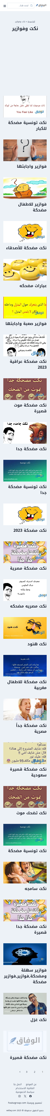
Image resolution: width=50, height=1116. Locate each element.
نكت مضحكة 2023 (30, 530)
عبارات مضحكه (33, 285)
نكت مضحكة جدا (31, 449)
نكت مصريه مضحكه (28, 606)
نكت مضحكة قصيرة (28, 1057)
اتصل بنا (17, 1084)
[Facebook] (30, 1096)
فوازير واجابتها (32, 166)
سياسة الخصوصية (25, 1092)
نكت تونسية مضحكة (27, 851)
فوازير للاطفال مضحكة (32, 207)
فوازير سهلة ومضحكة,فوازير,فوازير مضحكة (25, 976)
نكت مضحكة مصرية (28, 568)
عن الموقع (31, 1084)
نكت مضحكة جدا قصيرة (31, 929)
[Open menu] (5, 5)
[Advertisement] (25, 66)
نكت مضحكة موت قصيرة (30, 408)
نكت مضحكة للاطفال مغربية (27, 684)
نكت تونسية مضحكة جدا (27, 489)
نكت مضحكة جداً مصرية (31, 728)
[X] (25, 1096)
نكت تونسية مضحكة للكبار (27, 125)
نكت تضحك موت (31, 813)
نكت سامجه (36, 888)
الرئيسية (31, 22)
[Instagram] (19, 1096)
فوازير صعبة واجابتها (26, 323)
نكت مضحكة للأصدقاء (26, 248)
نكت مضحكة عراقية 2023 (28, 364)
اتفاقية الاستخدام (25, 1088)
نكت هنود (37, 644)
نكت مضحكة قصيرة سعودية (28, 772)
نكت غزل (38, 1019)
